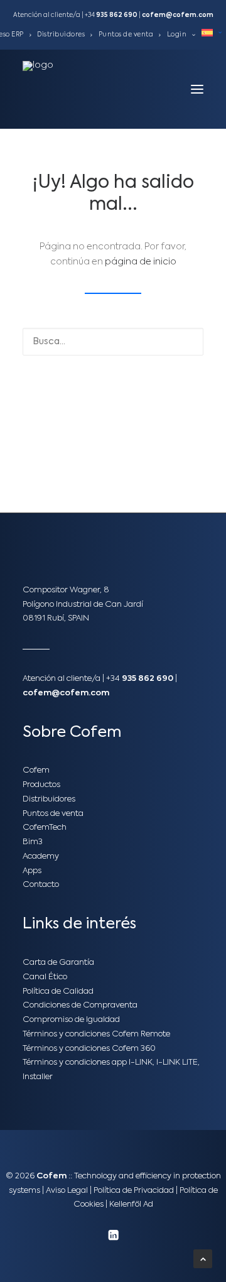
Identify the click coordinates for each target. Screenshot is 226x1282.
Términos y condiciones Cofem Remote (96, 1034)
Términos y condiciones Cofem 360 (89, 1049)
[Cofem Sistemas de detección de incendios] (51, 89)
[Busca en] (113, 342)
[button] (197, 89)
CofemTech (45, 827)
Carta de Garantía (58, 963)
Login (177, 34)
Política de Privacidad (134, 1191)
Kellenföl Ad (131, 1204)
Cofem (36, 770)
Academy (41, 856)
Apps (32, 871)
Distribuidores (61, 34)
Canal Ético (45, 977)
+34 (111, 15)
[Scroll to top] (202, 1258)
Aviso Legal (67, 1191)
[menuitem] (64, 35)
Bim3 (33, 842)
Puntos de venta (126, 34)
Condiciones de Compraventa (80, 1005)
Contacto (41, 885)
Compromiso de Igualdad (71, 1020)
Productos (41, 785)
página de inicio (140, 262)
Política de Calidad (58, 991)
